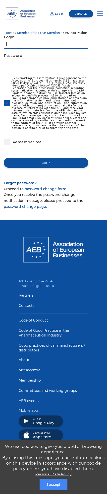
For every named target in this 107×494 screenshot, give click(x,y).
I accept (53, 484)
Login (59, 13)
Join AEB (81, 13)
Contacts (26, 305)
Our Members (51, 33)
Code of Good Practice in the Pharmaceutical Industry (44, 332)
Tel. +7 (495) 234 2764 (36, 281)
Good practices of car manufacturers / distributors (52, 347)
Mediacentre (29, 370)
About (24, 360)
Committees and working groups (48, 390)
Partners (26, 295)
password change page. (25, 206)
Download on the (42, 435)
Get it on (43, 421)
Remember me (26, 142)
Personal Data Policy (53, 474)
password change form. (46, 189)
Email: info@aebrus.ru (36, 286)
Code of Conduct (33, 320)
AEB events (29, 401)
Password (13, 55)
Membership (27, 33)
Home (9, 33)
